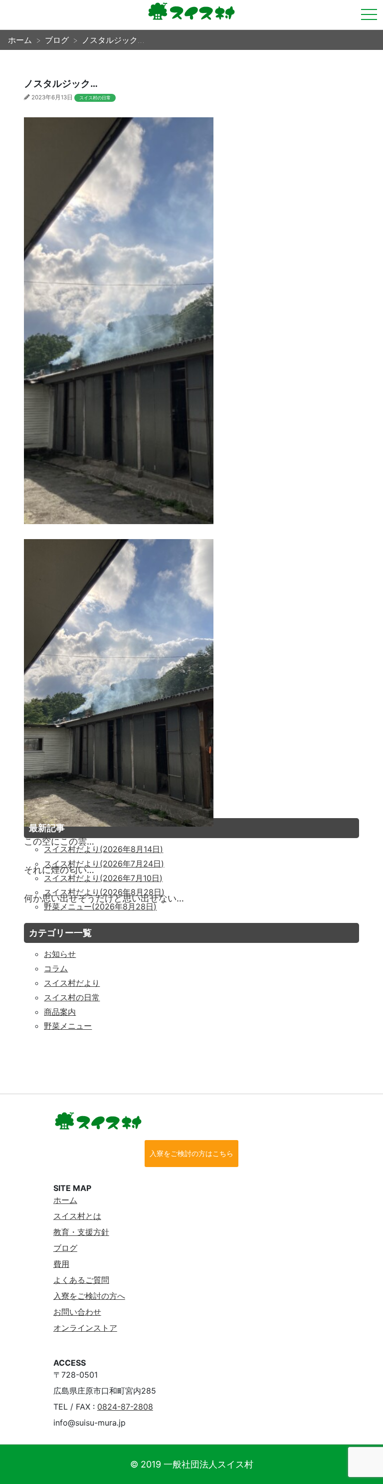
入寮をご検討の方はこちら (191, 1153)
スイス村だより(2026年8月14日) (103, 849)
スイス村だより (72, 983)
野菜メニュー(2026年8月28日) (100, 906)
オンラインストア (85, 1328)
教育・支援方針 (81, 1232)
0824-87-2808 (125, 1407)
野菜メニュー (68, 1026)
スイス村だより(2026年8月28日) (104, 892)
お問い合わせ (77, 1312)
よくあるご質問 (81, 1280)
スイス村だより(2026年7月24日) (104, 864)
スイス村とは (77, 1216)
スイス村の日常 (95, 97)
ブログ (65, 1248)
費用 (61, 1264)
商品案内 (60, 1012)
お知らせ (60, 954)
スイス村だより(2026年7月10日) (103, 878)
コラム (56, 968)
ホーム (65, 1200)
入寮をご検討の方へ (89, 1296)
